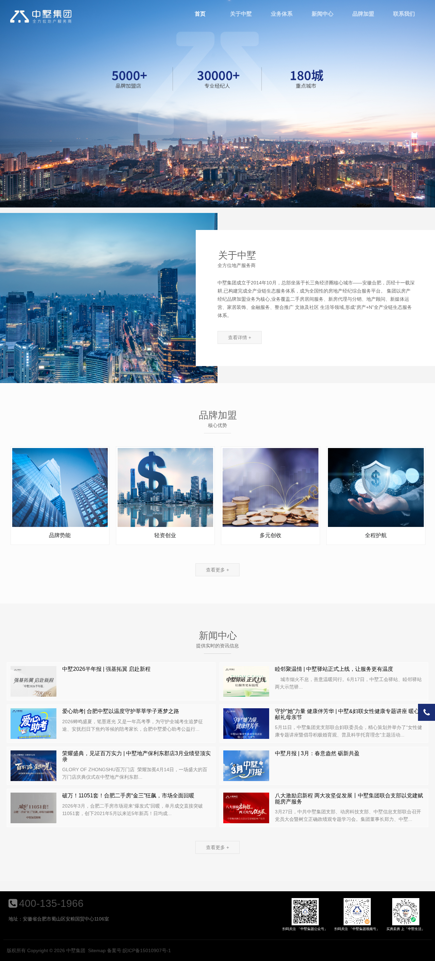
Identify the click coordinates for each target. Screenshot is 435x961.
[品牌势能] (60, 487)
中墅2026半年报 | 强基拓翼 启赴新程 (106, 669)
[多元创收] (270, 487)
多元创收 (270, 535)
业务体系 (282, 14)
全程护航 (376, 535)
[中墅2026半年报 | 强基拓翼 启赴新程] (33, 684)
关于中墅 (241, 14)
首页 (200, 14)
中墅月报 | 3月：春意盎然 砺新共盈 (317, 753)
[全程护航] (375, 487)
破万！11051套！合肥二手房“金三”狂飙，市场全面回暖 (128, 795)
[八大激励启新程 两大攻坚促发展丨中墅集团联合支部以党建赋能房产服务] (246, 811)
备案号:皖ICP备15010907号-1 (139, 950)
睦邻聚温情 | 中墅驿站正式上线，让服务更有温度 (334, 669)
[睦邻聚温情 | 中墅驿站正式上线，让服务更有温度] (246, 684)
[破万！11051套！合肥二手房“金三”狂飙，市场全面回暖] (33, 811)
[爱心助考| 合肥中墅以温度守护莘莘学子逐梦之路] (33, 727)
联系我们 (404, 14)
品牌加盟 (363, 14)
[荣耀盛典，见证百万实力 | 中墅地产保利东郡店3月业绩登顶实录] (33, 769)
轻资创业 (165, 535)
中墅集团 (40, 16)
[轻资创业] (165, 487)
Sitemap (97, 950)
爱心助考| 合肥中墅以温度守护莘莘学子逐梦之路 (120, 711)
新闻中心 (322, 14)
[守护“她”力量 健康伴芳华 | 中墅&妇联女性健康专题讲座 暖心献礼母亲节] (246, 727)
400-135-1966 (51, 903)
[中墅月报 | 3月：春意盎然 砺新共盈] (246, 769)
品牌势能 (60, 535)
